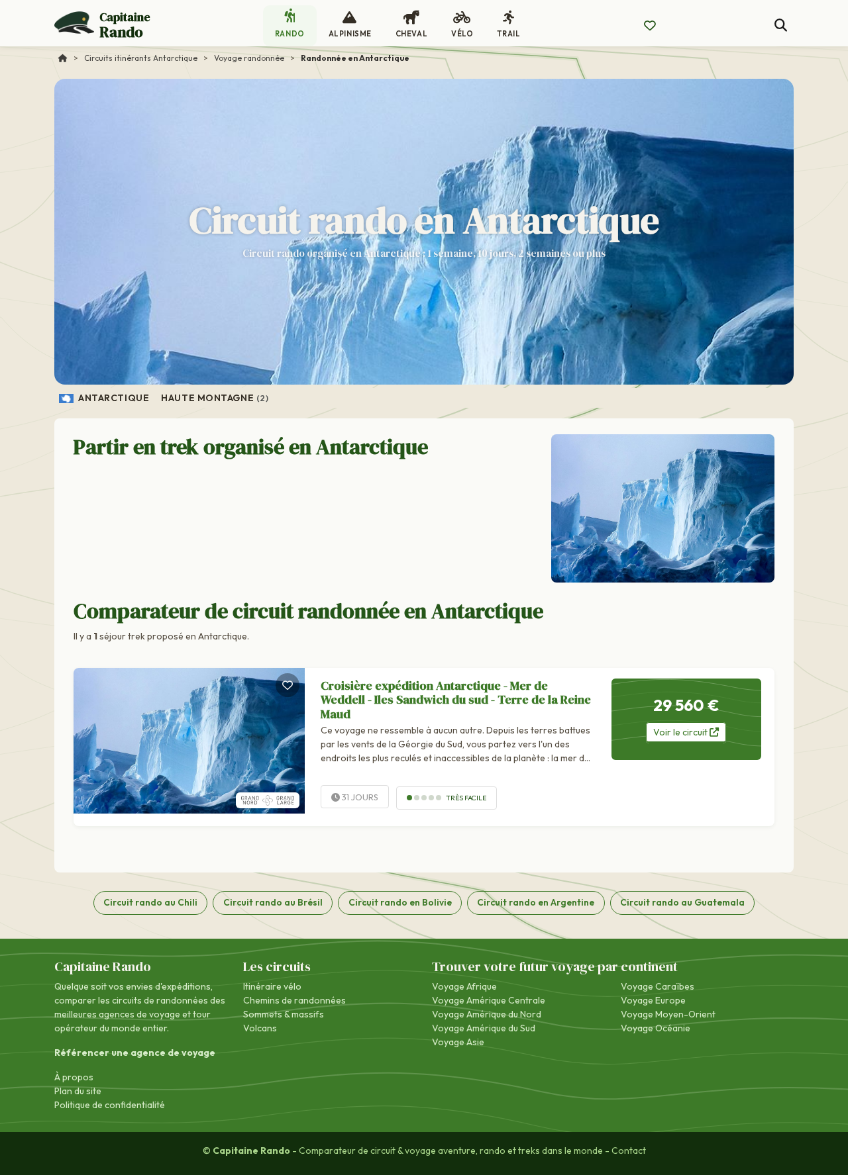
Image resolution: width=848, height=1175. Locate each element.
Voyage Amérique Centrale (488, 1000)
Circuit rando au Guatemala (682, 902)
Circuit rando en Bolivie (400, 902)
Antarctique (113, 398)
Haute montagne (214, 398)
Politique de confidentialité (109, 1105)
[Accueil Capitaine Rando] (63, 58)
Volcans (260, 1028)
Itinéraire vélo (272, 986)
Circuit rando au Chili (150, 902)
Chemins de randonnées (294, 1000)
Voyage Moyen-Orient (668, 1014)
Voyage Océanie (655, 1028)
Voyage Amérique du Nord (486, 1014)
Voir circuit (681, 732)
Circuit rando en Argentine (535, 902)
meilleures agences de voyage (117, 1014)
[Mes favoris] (650, 26)
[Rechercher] (781, 25)
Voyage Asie (458, 1042)
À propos (73, 1077)
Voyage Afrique (464, 986)
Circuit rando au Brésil (273, 902)
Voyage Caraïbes (657, 986)
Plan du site (77, 1091)
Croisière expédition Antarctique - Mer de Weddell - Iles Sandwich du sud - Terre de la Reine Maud (456, 699)
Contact (628, 1150)
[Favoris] (287, 685)
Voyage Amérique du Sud (483, 1028)
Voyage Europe (653, 1000)
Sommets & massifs (283, 1014)
